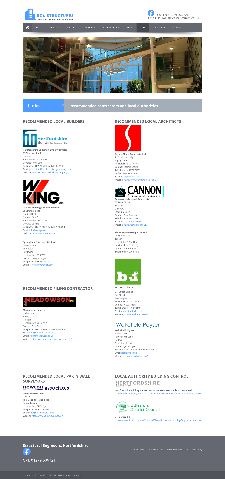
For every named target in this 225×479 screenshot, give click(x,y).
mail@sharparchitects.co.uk (134, 176)
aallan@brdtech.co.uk (131, 311)
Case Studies (88, 27)
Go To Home (139, 449)
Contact (177, 27)
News (130, 27)
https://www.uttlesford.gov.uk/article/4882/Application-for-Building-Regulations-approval (158, 420)
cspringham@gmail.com (41, 264)
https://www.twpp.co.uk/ (136, 356)
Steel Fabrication (111, 27)
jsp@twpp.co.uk (129, 352)
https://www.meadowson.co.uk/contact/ (52, 339)
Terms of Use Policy (155, 449)
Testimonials (159, 27)
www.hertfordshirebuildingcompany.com (52, 172)
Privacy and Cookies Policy (177, 449)
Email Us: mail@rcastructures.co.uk (173, 18)
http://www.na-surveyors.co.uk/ (47, 415)
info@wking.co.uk (38, 230)
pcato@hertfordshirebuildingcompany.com (50, 169)
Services (71, 27)
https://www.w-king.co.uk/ (44, 233)
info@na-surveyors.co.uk (41, 412)
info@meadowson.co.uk (41, 332)
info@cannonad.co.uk (131, 221)
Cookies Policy (196, 449)
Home (39, 27)
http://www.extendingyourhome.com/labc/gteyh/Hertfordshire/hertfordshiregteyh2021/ (158, 393)
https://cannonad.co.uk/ (135, 224)
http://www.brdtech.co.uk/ (136, 314)
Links (142, 27)
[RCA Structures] (49, 11)
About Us (54, 27)
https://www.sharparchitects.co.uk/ (141, 179)
